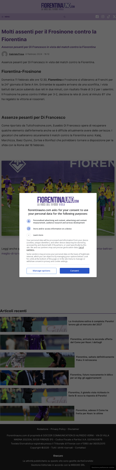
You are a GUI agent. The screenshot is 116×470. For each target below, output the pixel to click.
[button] (58, 235)
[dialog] (58, 235)
